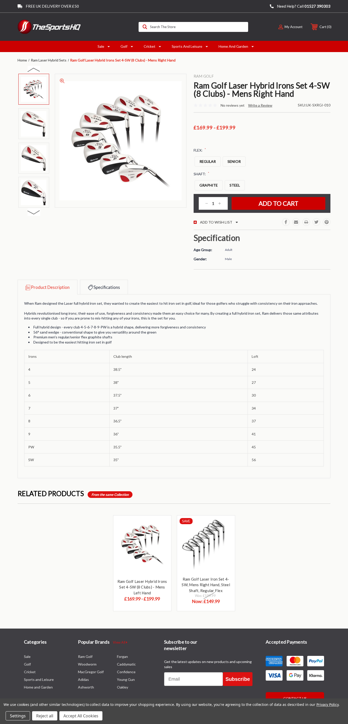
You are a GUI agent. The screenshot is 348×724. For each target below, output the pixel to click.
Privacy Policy (327, 704)
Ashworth (86, 687)
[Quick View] (161, 526)
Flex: (200, 150)
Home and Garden (233, 46)
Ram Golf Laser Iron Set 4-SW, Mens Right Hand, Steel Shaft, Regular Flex (206, 585)
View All (119, 642)
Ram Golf (85, 656)
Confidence (126, 672)
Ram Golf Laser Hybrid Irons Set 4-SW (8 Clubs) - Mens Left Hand (142, 587)
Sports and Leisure (187, 46)
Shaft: (201, 173)
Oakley (122, 687)
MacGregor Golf (91, 672)
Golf (124, 46)
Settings (18, 716)
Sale (101, 46)
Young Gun (126, 679)
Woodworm (87, 664)
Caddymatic (126, 664)
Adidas (83, 679)
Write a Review (260, 105)
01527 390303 (317, 6)
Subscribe (237, 679)
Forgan (122, 656)
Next (34, 212)
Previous (34, 69)
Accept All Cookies (80, 716)
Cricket (149, 46)
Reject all (44, 716)
